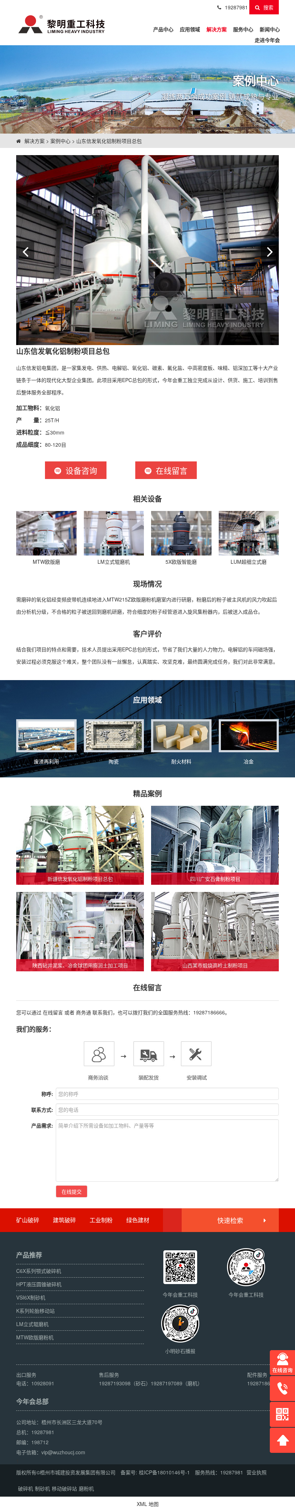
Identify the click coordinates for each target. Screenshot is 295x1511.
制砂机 (42, 1488)
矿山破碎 (27, 1220)
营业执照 (256, 1472)
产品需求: (42, 1125)
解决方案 (216, 29)
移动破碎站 (64, 1488)
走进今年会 (267, 39)
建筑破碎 (64, 1220)
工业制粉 (101, 1220)
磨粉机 (86, 1488)
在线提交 (72, 1191)
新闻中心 (270, 29)
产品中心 (163, 29)
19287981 (236, 7)
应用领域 (190, 29)
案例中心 (60, 140)
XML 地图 (148, 1503)
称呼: (47, 1093)
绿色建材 (137, 1220)
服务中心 (243, 29)
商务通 (83, 1012)
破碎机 (25, 1488)
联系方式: (42, 1109)
